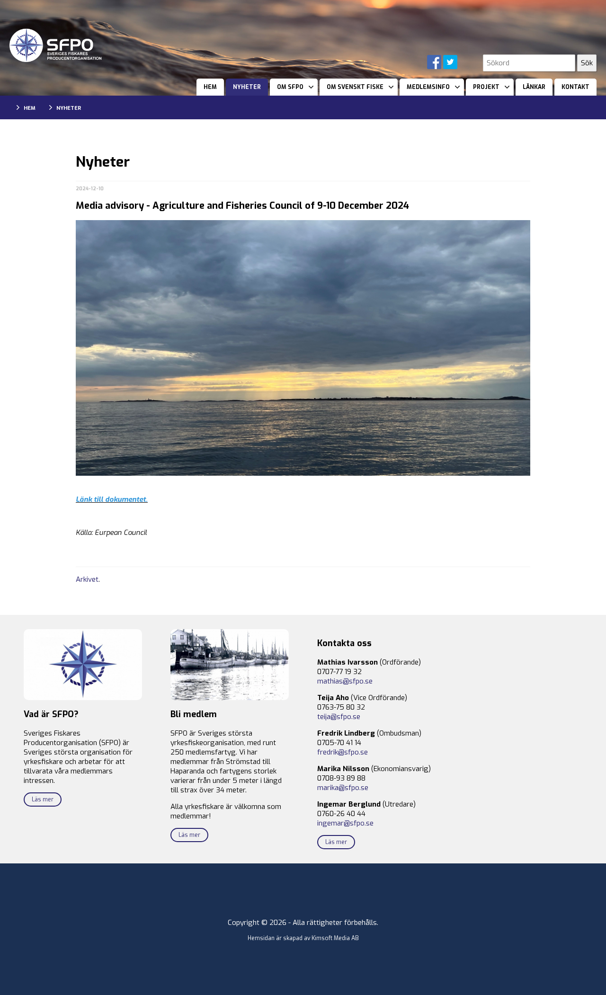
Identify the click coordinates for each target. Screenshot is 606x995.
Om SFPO (290, 87)
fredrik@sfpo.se (342, 752)
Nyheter (247, 87)
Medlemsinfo (428, 87)
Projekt (486, 87)
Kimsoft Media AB (335, 938)
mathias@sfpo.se (345, 681)
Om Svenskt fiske (355, 87)
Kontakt (575, 87)
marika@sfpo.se (342, 787)
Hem (210, 87)
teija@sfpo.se (338, 716)
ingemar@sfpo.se (345, 823)
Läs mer (42, 799)
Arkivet (87, 579)
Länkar (534, 87)
